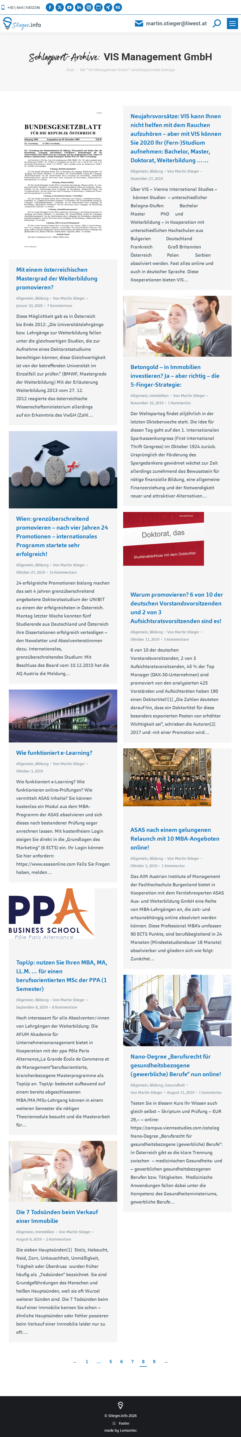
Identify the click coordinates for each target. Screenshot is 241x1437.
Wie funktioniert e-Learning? (54, 753)
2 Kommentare (58, 1239)
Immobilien (159, 395)
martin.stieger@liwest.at (176, 23)
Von (69, 298)
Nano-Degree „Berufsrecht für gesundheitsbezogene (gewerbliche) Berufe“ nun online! (175, 1065)
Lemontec (128, 1430)
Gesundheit (175, 1085)
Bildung (41, 298)
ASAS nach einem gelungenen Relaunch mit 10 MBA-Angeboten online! (175, 838)
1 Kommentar (179, 402)
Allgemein (25, 298)
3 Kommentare (176, 639)
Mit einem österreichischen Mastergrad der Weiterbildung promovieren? (57, 278)
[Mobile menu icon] (232, 23)
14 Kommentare (63, 572)
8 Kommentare (64, 1007)
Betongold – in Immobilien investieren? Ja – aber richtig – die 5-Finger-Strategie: (175, 375)
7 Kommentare (59, 305)
